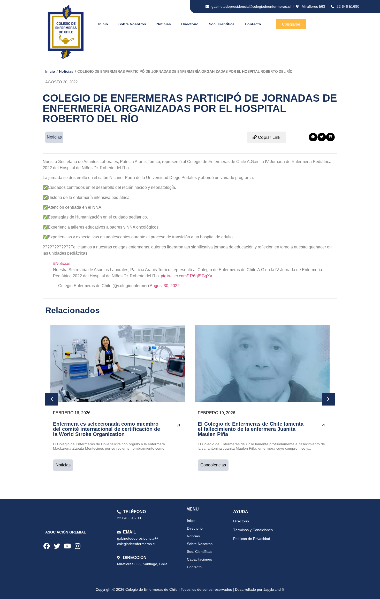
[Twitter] (57, 546)
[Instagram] (77, 546)
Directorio (190, 24)
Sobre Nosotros (132, 24)
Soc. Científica (221, 24)
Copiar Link (268, 137)
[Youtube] (67, 546)
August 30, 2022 (165, 286)
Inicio (103, 24)
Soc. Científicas (199, 551)
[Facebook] (46, 546)
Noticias (163, 24)
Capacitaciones (199, 559)
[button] (313, 137)
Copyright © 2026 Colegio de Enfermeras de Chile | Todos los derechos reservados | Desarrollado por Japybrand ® (190, 589)
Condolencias (213, 465)
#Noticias (61, 263)
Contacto (253, 24)
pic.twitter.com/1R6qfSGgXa (186, 276)
